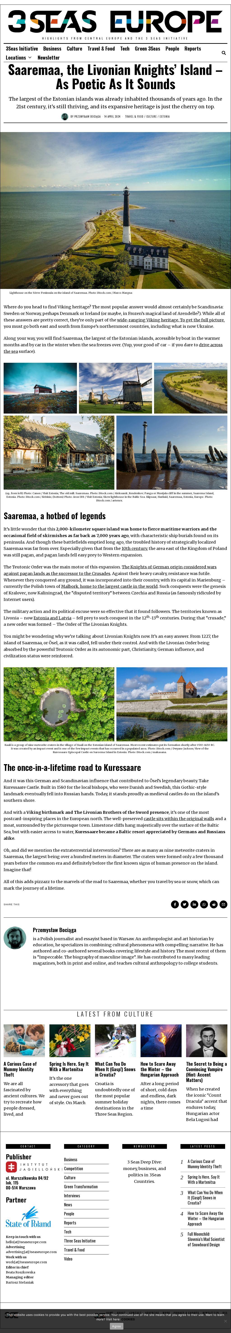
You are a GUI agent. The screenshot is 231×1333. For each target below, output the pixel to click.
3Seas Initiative (22, 48)
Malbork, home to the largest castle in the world (109, 586)
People (172, 48)
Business (52, 48)
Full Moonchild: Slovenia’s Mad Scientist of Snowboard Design (206, 1239)
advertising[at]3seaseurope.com (31, 1252)
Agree (116, 1326)
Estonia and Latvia (52, 618)
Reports (193, 48)
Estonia (165, 116)
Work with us (16, 1257)
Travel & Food (101, 48)
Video (68, 1259)
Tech (124, 48)
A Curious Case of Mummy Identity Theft (20, 1069)
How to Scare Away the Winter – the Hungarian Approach (160, 1069)
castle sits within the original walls (179, 818)
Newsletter (49, 57)
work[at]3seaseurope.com (26, 1262)
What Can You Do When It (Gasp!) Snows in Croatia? (115, 1069)
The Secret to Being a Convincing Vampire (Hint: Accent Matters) (206, 1071)
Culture (74, 48)
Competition (73, 1168)
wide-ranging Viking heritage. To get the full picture (170, 320)
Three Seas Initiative (80, 1241)
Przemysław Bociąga (87, 116)
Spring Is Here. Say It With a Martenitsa (69, 1066)
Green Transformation (81, 1186)
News (68, 1204)
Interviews (72, 1195)
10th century (134, 548)
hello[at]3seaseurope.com (26, 1242)
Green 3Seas (147, 48)
